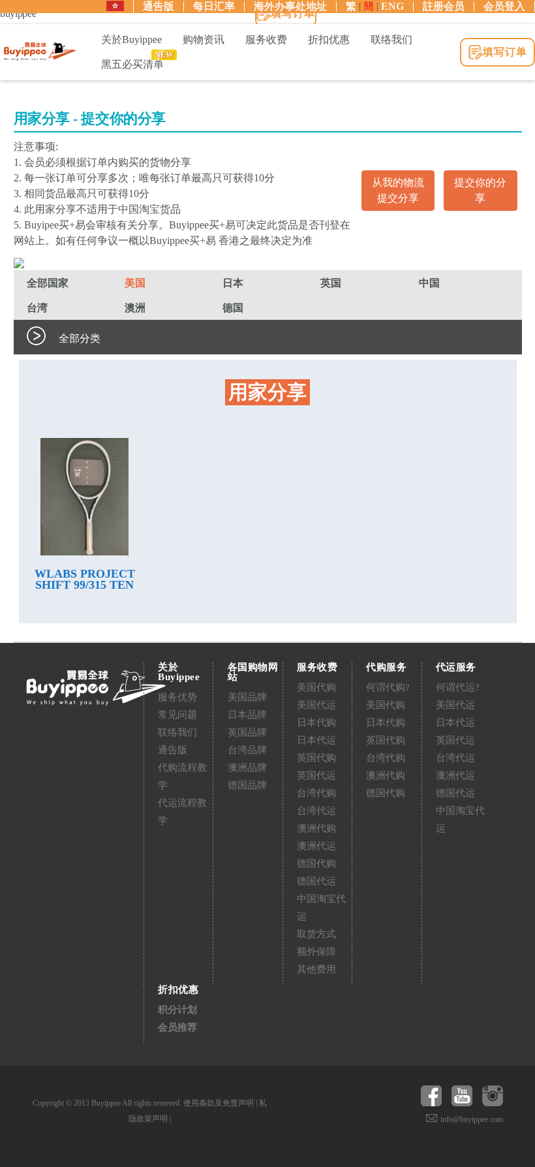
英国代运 (316, 775)
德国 (232, 307)
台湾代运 (316, 810)
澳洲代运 (316, 846)
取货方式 (316, 934)
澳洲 (135, 307)
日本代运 (316, 740)
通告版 (158, 6)
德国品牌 (247, 785)
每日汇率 (214, 6)
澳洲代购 (316, 828)
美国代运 (316, 705)
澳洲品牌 (247, 767)
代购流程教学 (182, 776)
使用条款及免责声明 (218, 1103)
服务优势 (177, 697)
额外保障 (316, 951)
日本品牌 (247, 714)
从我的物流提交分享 (398, 190)
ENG (392, 6)
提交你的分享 (480, 190)
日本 (232, 282)
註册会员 (444, 6)
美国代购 (316, 687)
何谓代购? (388, 687)
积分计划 (177, 1009)
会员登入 (504, 6)
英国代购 (316, 758)
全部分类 (79, 338)
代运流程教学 (182, 812)
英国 (330, 282)
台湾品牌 (247, 750)
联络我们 (177, 732)
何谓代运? (458, 687)
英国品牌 (247, 732)
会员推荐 (177, 1027)
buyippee (40, 51)
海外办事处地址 (290, 6)
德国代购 (316, 863)
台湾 (37, 307)
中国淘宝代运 (321, 908)
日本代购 (316, 722)
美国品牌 (247, 697)
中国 (429, 282)
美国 (135, 282)
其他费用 (316, 969)
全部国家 (48, 282)
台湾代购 (316, 793)
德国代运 (316, 881)
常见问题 (177, 714)
